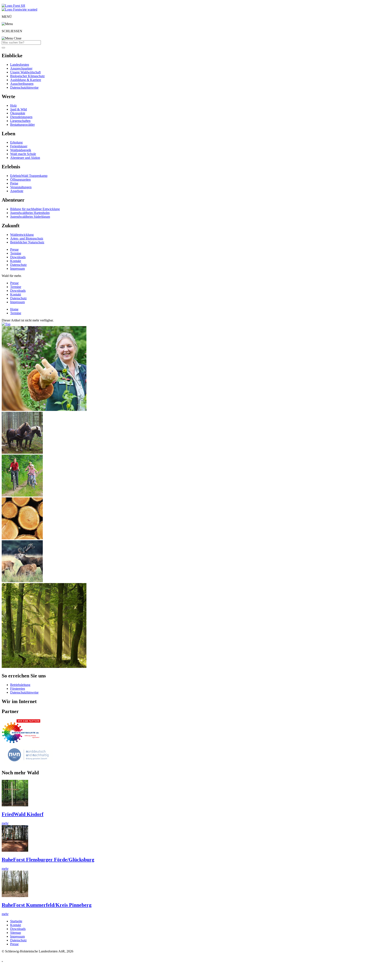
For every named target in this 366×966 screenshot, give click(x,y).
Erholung (16, 142)
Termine (15, 253)
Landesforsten (19, 64)
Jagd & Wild (18, 109)
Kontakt (15, 261)
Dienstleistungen (21, 117)
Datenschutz (18, 265)
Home (14, 309)
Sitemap (15, 932)
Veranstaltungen (21, 187)
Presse (14, 249)
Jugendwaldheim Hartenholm (30, 213)
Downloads (18, 257)
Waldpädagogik (20, 150)
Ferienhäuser (18, 146)
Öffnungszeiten (20, 179)
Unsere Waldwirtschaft (25, 72)
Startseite (16, 921)
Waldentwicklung (22, 234)
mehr (5, 823)
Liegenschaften (20, 121)
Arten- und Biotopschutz (26, 238)
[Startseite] (13, 5)
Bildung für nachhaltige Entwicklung (35, 209)
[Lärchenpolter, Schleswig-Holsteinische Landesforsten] (22, 538)
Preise (14, 183)
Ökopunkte (17, 113)
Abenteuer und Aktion (25, 157)
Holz (13, 105)
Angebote (16, 191)
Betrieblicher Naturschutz (27, 242)
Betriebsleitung (20, 685)
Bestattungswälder (22, 124)
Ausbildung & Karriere (25, 80)
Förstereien (17, 688)
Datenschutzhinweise (24, 87)
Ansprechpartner (21, 68)
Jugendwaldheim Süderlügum (30, 216)
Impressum (17, 268)
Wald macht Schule (23, 154)
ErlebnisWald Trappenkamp (28, 175)
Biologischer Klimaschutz (27, 76)
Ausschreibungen (21, 83)
